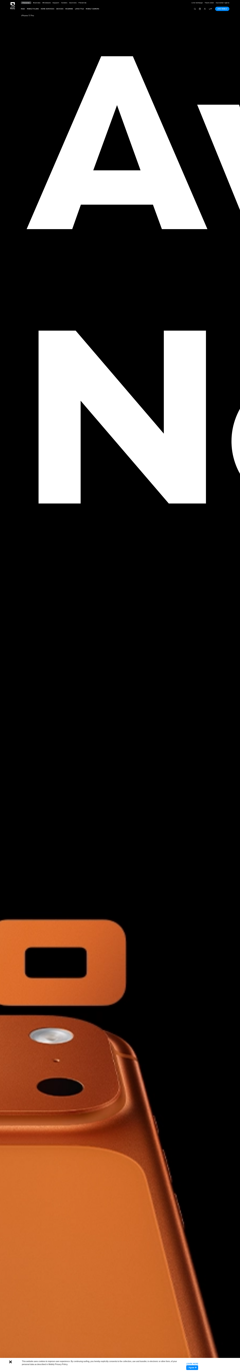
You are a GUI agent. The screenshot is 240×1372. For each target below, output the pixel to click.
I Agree (191, 1368)
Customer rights (222, 3)
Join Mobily (222, 9)
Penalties (82, 3)
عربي (210, 8)
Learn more (192, 1364)
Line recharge (197, 3)
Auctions (73, 3)
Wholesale (46, 3)
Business (37, 3)
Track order (209, 3)
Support (56, 3)
